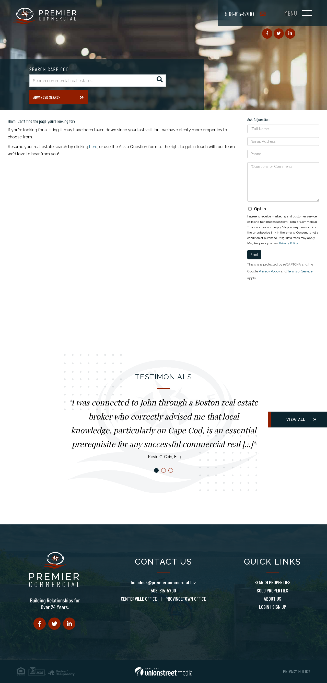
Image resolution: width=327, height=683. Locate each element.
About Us (272, 599)
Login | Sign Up (272, 607)
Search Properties (272, 582)
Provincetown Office (186, 599)
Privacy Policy (288, 243)
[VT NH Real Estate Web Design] (163, 671)
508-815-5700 (239, 14)
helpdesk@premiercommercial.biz (163, 582)
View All (295, 419)
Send (254, 254)
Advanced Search (47, 97)
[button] (160, 80)
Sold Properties (272, 590)
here (93, 146)
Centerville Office (139, 599)
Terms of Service (299, 271)
